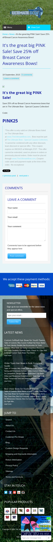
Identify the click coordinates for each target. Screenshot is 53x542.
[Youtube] (18, 493)
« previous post (9, 176)
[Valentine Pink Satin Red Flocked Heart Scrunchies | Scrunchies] (28, 511)
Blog (8, 443)
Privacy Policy (12, 466)
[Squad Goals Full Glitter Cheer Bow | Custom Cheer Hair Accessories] (7, 518)
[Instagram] (23, 493)
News (11, 34)
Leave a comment (11, 78)
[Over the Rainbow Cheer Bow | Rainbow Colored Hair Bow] (34, 511)
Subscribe (13, 321)
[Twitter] (5, 493)
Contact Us (10, 431)
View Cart (35, 27)
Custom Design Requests (17, 448)
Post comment (17, 256)
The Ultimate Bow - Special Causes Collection (27, 140)
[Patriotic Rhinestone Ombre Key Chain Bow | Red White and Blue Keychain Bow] (7, 511)
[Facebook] (10, 493)
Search (9, 420)
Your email (12, 217)
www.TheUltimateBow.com (19, 137)
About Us (10, 425)
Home (5, 34)
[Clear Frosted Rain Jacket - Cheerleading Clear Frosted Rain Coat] (14, 511)
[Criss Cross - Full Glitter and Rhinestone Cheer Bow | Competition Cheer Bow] (41, 511)
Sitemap (9, 471)
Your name (13, 208)
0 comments (27, 75)
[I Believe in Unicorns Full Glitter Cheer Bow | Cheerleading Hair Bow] (14, 518)
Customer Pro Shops (15, 437)
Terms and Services (14, 477)
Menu (9, 27)
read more (7, 355)
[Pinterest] (14, 493)
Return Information (14, 460)
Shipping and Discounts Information (21, 454)
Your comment (14, 226)
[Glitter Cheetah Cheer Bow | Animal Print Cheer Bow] (21, 511)
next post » (24, 176)
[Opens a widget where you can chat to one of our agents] (36, 528)
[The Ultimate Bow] (27, 13)
